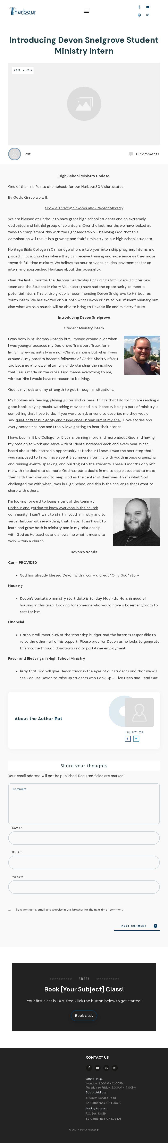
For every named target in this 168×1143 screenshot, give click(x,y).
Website (17, 877)
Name (17, 828)
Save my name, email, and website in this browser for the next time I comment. (69, 909)
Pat (58, 718)
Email (17, 852)
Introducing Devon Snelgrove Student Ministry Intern (84, 45)
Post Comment (134, 926)
